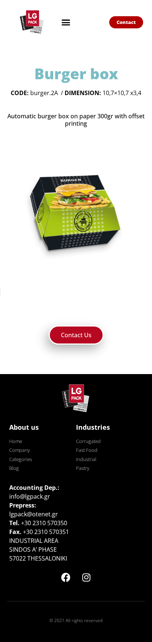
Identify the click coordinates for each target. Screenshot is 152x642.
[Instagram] (86, 577)
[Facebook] (66, 577)
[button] (66, 22)
